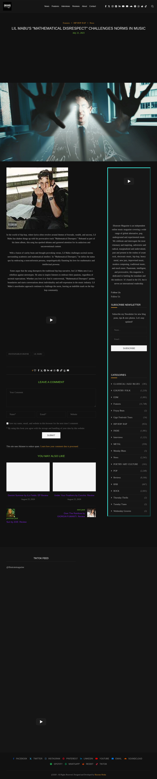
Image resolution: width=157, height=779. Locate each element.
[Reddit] (142, 6)
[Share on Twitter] (41, 370)
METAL (130, 444)
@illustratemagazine (15, 567)
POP (130, 471)
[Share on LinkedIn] (48, 370)
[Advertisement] (78, 57)
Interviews (65, 6)
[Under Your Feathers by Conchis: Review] (74, 476)
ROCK (130, 491)
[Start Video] (51, 320)
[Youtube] (123, 6)
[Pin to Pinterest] (45, 370)
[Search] (152, 6)
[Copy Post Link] (61, 370)
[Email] (127, 6)
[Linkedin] (120, 6)
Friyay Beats (130, 411)
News (46, 6)
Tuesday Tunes (130, 504)
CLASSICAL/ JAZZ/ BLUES (130, 384)
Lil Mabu (38, 354)
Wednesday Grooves (130, 511)
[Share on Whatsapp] (55, 370)
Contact (92, 6)
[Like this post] (35, 370)
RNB (130, 484)
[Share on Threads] (64, 370)
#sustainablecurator (18, 354)
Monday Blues (130, 451)
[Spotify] (135, 6)
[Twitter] (109, 6)
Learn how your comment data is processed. (59, 446)
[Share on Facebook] (38, 370)
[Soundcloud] (131, 6)
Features (55, 6)
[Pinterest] (116, 6)
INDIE (130, 431)
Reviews (76, 6)
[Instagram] (112, 6)
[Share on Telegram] (58, 370)
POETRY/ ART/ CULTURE (130, 464)
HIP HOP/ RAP (130, 424)
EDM (130, 397)
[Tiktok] (146, 6)
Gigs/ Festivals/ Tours (130, 417)
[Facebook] (105, 6)
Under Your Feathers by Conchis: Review (74, 495)
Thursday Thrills (130, 498)
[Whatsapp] (139, 6)
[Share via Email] (68, 370)
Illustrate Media (100, 775)
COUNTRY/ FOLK (130, 390)
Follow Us (115, 296)
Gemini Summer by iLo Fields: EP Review (28, 495)
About (84, 6)
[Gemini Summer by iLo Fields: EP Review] (28, 476)
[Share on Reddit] (51, 370)
